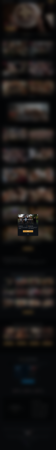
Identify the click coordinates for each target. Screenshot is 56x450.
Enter (28, 231)
